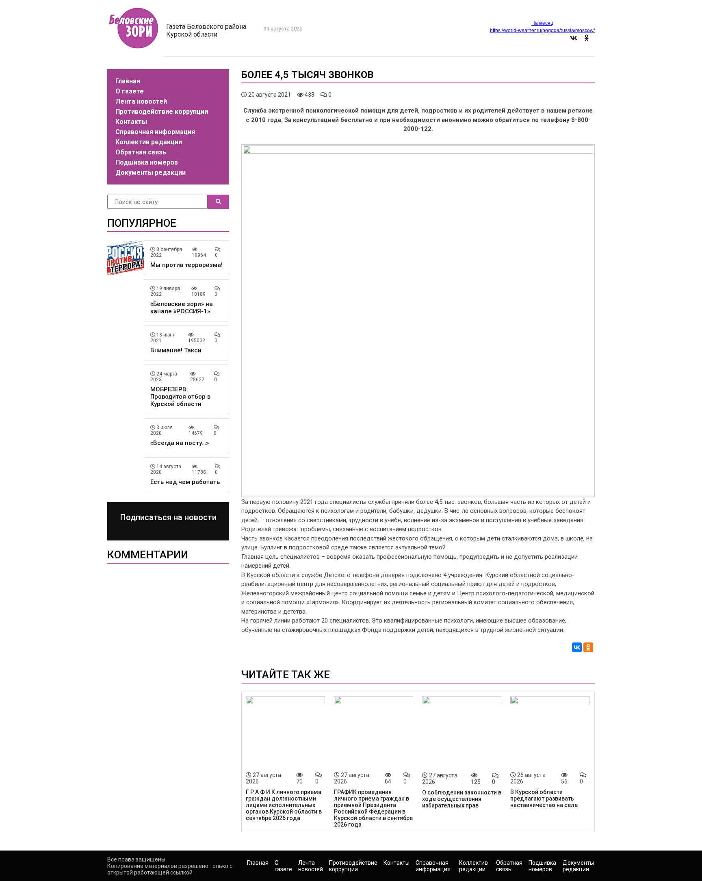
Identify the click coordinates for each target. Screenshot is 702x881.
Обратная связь (140, 152)
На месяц (542, 23)
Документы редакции (150, 172)
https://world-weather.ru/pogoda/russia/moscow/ (542, 30)
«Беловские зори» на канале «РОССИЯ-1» (181, 307)
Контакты (131, 122)
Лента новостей (141, 101)
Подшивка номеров (146, 162)
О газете (129, 91)
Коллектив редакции (148, 142)
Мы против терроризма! (186, 265)
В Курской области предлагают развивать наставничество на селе (544, 798)
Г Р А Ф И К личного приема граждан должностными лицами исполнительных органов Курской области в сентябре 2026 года (284, 805)
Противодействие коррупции (161, 111)
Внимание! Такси (176, 350)
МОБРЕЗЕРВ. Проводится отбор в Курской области (180, 397)
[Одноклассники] (588, 647)
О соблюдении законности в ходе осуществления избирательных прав (461, 799)
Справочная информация (155, 132)
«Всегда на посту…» (179, 443)
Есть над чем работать (185, 482)
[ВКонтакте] (577, 647)
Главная (127, 81)
